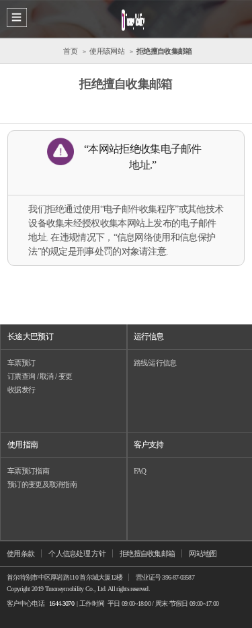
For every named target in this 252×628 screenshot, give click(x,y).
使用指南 (22, 444)
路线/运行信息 (155, 363)
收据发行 (21, 390)
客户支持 (149, 444)
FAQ (140, 471)
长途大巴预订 (30, 336)
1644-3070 (61, 603)
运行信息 (149, 336)
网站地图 (202, 553)
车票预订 (21, 363)
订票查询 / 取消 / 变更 (39, 376)
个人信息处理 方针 (77, 553)
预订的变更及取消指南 (42, 484)
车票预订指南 (28, 471)
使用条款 (20, 553)
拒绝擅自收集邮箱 (147, 553)
